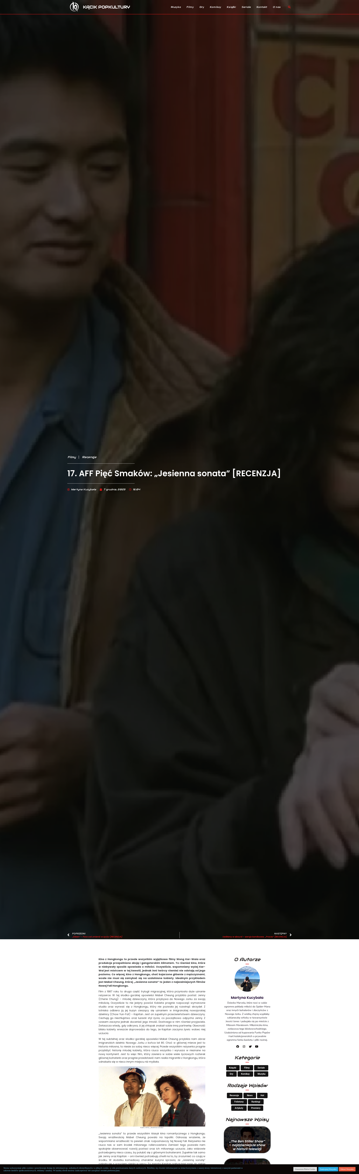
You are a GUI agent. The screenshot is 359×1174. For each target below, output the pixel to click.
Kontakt (262, 7)
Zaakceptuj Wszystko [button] (328, 1169)
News (250, 1095)
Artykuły (239, 1108)
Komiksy (215, 7)
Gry (202, 7)
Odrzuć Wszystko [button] (347, 1169)
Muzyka (176, 7)
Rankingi (255, 1101)
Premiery (255, 1108)
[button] (289, 7)
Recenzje (89, 457)
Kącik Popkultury (106, 7)
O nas (277, 7)
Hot (262, 1095)
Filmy (190, 7)
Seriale (246, 7)
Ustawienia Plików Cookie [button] (305, 1169)
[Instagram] (244, 1046)
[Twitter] (250, 1046)
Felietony (239, 1101)
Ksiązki (232, 1067)
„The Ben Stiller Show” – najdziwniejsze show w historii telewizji (247, 1145)
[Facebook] (238, 1046)
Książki (231, 7)
